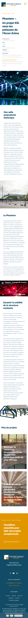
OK (7, 615)
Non (12, 615)
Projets (14, 596)
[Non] (26, 612)
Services (19, 596)
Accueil (8, 596)
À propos (10, 598)
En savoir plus (18, 615)
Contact (17, 598)
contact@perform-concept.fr (14, 583)
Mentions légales (14, 600)
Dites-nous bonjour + (12, 542)
